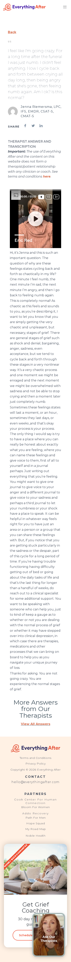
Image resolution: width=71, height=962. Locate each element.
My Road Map (35, 829)
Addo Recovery (35, 813)
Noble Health (35, 835)
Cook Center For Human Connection (35, 801)
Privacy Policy (35, 763)
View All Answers (35, 724)
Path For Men (35, 817)
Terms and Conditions (35, 758)
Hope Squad (35, 823)
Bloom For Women (35, 807)
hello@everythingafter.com (35, 782)
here (46, 176)
